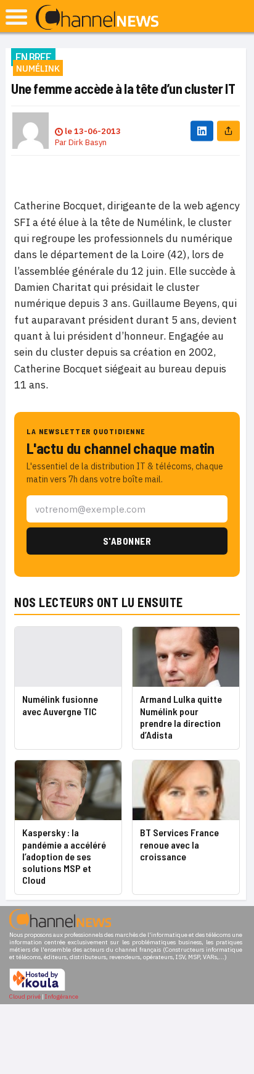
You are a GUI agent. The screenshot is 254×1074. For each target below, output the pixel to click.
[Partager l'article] (228, 130)
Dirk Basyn (87, 142)
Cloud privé (25, 996)
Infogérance (61, 996)
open (16, 17)
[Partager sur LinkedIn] (201, 130)
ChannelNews (97, 18)
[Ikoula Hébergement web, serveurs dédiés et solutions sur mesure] (37, 989)
